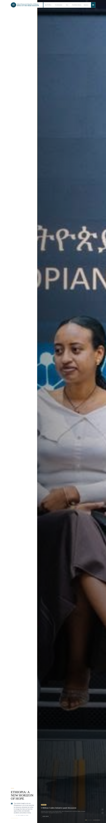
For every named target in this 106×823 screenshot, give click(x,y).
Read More (46, 816)
